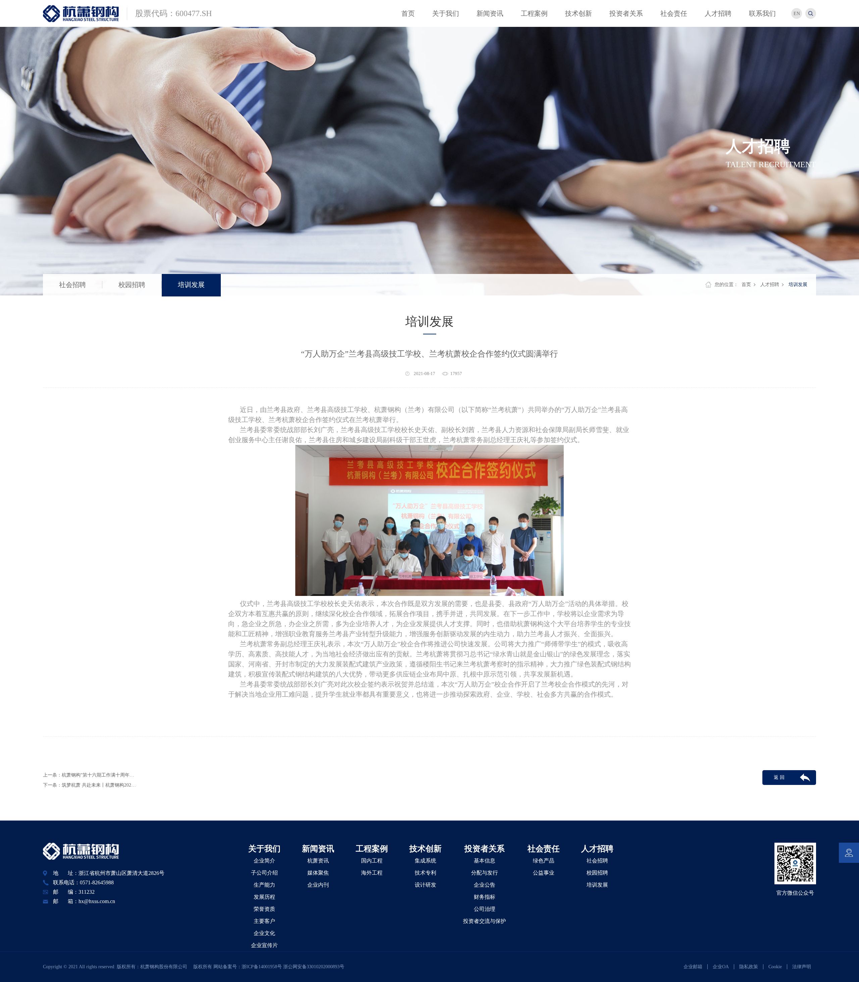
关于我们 (264, 848)
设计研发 (425, 885)
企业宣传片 (264, 945)
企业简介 (264, 860)
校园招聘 (131, 284)
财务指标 (484, 897)
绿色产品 (543, 860)
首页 (746, 284)
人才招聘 (769, 284)
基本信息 (484, 860)
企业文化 (264, 933)
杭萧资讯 (318, 860)
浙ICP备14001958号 (262, 966)
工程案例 (372, 848)
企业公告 (484, 885)
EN (797, 13)
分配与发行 (484, 873)
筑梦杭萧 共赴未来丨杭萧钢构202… (99, 785)
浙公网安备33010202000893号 (313, 966)
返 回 (779, 777)
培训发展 (191, 284)
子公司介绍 (264, 873)
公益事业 (543, 873)
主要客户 (264, 921)
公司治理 (484, 909)
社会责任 (543, 848)
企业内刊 (318, 885)
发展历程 (264, 897)
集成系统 (425, 860)
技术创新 (425, 848)
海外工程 (372, 873)
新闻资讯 (318, 848)
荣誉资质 (264, 909)
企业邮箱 (693, 966)
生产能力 (264, 885)
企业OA (721, 966)
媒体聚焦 (318, 873)
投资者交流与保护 (484, 921)
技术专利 (425, 873)
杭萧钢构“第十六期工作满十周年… (98, 775)
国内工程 (372, 860)
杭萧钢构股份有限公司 (166, 966)
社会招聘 (72, 284)
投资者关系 (484, 848)
